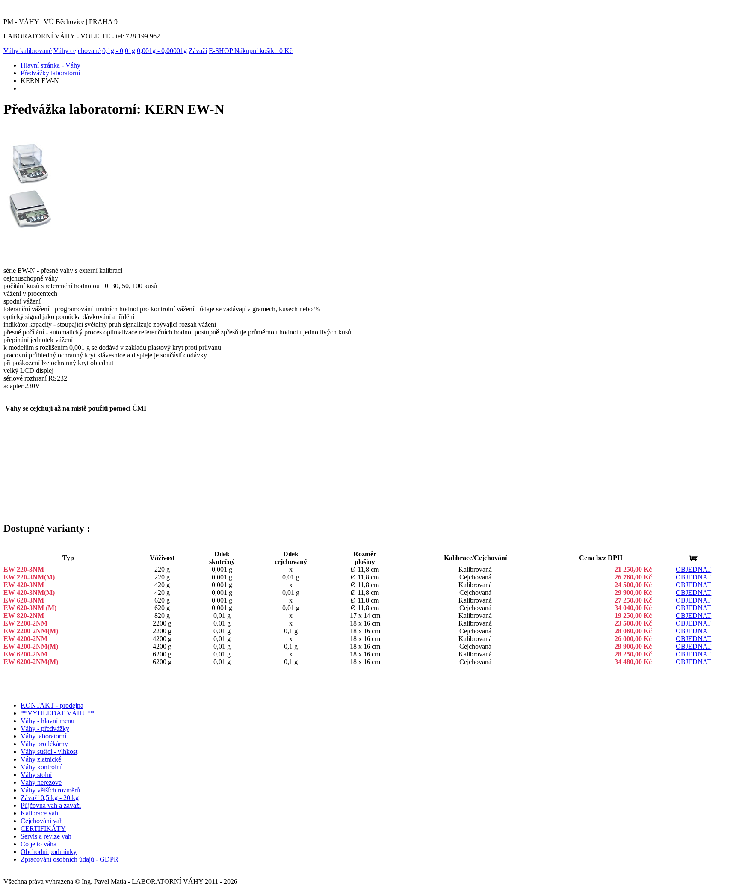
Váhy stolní (36, 774)
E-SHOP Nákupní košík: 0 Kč (251, 50)
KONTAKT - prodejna (52, 705)
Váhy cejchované (77, 50)
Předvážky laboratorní (50, 73)
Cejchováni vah (42, 820)
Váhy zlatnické (41, 759)
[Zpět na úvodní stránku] (4, 7)
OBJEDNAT (693, 569)
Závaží (198, 50)
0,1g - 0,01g (118, 50)
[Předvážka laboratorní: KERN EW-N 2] (30, 228)
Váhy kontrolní (41, 767)
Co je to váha (38, 844)
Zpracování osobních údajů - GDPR (69, 859)
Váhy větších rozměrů (50, 790)
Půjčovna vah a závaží (51, 805)
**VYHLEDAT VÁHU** (57, 713)
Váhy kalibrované (27, 50)
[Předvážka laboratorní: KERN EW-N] (30, 183)
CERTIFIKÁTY (43, 828)
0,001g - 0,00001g (162, 50)
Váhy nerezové (41, 782)
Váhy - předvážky (45, 728)
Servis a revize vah (46, 836)
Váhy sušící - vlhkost (49, 751)
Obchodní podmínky (49, 851)
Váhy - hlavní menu (47, 720)
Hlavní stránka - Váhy (50, 65)
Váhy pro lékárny (44, 743)
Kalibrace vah (39, 813)
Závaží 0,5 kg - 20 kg (50, 797)
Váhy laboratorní (43, 736)
